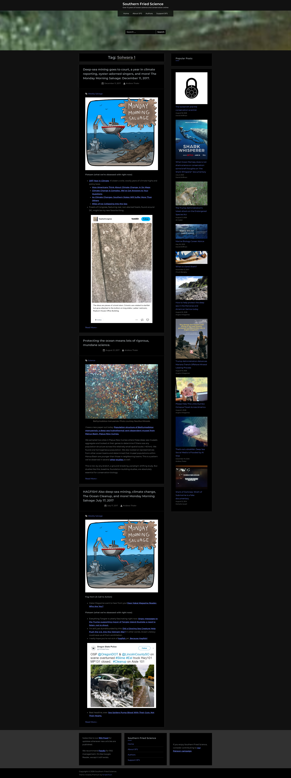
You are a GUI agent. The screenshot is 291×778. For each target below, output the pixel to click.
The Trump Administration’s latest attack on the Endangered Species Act (191, 211)
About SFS (137, 13)
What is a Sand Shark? (186, 266)
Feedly (102, 751)
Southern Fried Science (143, 4)
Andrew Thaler (132, 83)
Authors (149, 13)
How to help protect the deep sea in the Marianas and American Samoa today (190, 305)
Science (91, 360)
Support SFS (162, 13)
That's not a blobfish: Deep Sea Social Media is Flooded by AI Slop (190, 452)
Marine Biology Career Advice (190, 241)
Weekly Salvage (95, 94)
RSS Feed (103, 738)
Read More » (91, 327)
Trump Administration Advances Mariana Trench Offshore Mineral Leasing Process (191, 364)
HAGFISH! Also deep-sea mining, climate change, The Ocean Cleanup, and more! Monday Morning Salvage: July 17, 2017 (119, 496)
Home (126, 13)
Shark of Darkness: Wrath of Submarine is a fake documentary (189, 495)
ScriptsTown (107, 775)
